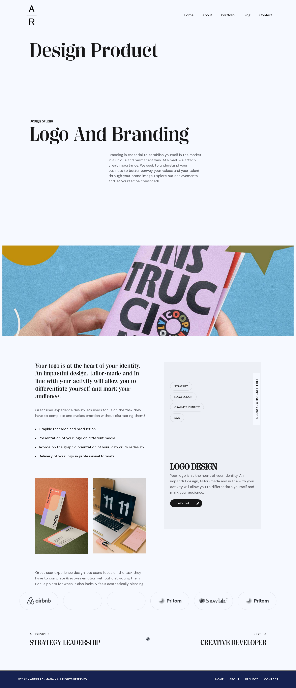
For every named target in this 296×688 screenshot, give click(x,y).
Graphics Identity (187, 407)
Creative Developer (233, 642)
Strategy (181, 386)
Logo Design (183, 397)
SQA (177, 418)
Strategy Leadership (65, 642)
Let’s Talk (183, 503)
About (207, 15)
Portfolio (228, 15)
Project (251, 679)
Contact (265, 15)
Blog (246, 15)
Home (189, 15)
